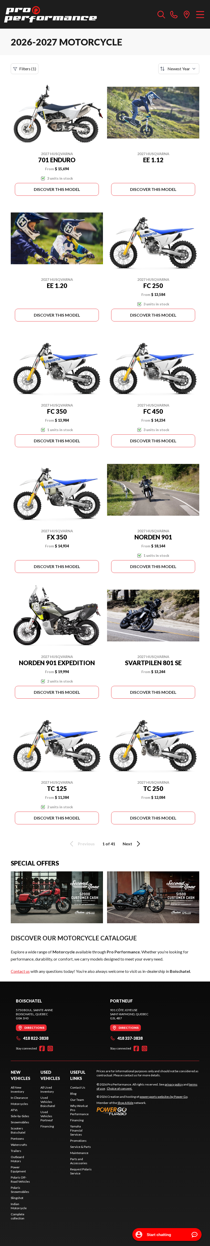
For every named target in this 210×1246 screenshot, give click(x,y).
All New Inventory (17, 1089)
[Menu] (200, 14)
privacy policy (174, 1084)
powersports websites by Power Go (163, 1097)
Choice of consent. (119, 1088)
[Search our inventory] (161, 14)
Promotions (78, 1141)
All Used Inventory (47, 1089)
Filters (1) (27, 68)
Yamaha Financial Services (76, 1130)
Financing (47, 1126)
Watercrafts (19, 1145)
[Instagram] (50, 1048)
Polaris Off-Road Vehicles (20, 1179)
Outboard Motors (17, 1159)
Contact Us (77, 1087)
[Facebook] (42, 1048)
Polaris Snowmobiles (20, 1190)
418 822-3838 (35, 1038)
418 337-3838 (130, 1038)
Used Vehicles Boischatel (47, 1102)
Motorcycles (19, 1104)
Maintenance (79, 1153)
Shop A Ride (125, 1103)
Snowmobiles (20, 1122)
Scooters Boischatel (18, 1130)
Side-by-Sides (20, 1116)
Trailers (16, 1151)
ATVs (14, 1110)
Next (127, 843)
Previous (86, 843)
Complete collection (17, 1216)
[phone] (174, 14)
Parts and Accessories (78, 1161)
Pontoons (17, 1138)
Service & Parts (80, 1147)
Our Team (77, 1100)
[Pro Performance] (50, 14)
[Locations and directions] (187, 14)
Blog (73, 1093)
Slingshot (17, 1198)
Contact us (20, 971)
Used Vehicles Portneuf (46, 1116)
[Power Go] (142, 1111)
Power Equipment (18, 1169)
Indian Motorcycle (19, 1206)
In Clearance (19, 1098)
